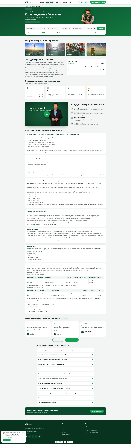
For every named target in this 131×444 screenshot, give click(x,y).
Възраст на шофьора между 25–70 (52, 32)
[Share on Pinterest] (33, 436)
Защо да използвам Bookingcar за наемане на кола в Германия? (65, 374)
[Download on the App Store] (79, 2)
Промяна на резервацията (91, 432)
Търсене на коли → (97, 411)
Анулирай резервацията (91, 430)
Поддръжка (58, 2)
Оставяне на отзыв (71, 340)
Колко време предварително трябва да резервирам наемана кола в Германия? (65, 350)
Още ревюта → (58, 340)
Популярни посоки (66, 434)
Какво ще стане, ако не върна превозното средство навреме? (65, 379)
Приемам (6, 440)
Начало (42, 2)
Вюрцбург (49, 68)
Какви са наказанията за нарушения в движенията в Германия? (65, 388)
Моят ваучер (88, 428)
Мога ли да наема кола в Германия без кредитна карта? (65, 364)
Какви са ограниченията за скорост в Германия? (65, 383)
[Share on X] (29, 436)
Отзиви (64, 432)
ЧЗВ (70, 2)
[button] (28, 28)
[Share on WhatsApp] (36, 436)
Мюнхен (46, 66)
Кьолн (61, 70)
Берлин (51, 70)
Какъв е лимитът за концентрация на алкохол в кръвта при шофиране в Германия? (65, 393)
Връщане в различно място (34, 32)
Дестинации (49, 2)
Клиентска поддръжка (67, 428)
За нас (65, 2)
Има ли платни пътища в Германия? (65, 403)
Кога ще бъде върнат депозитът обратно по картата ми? (65, 355)
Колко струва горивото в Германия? (65, 398)
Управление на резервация (98, 2)
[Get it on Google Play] (82, 2)
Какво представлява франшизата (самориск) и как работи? (65, 359)
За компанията (65, 426)
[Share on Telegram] (39, 436)
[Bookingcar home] (29, 2)
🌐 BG (86, 2)
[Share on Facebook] (26, 436)
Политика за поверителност (39, 441)
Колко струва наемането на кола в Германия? (65, 369)
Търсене (100, 28)
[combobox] (37, 28)
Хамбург (56, 70)
